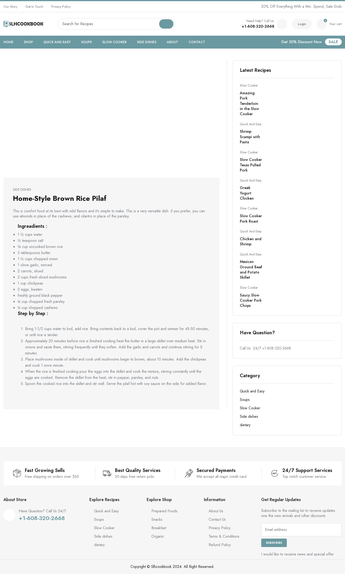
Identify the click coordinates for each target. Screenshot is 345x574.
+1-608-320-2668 (258, 26)
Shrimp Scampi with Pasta (250, 137)
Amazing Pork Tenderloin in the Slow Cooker (249, 103)
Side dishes (146, 42)
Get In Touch (34, 6)
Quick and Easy (57, 42)
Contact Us (217, 519)
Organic (157, 536)
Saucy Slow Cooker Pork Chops (251, 300)
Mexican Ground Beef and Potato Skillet (251, 269)
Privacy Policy (60, 6)
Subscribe (274, 543)
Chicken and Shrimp (250, 241)
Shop (28, 42)
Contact (197, 42)
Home (8, 42)
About (172, 42)
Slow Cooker (114, 42)
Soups (86, 42)
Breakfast (158, 528)
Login (302, 24)
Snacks (156, 519)
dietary (245, 425)
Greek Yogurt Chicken (247, 193)
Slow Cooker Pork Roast (251, 218)
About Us (216, 511)
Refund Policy (220, 544)
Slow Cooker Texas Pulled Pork (251, 165)
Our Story (10, 6)
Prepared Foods (164, 511)
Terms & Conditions (224, 536)
